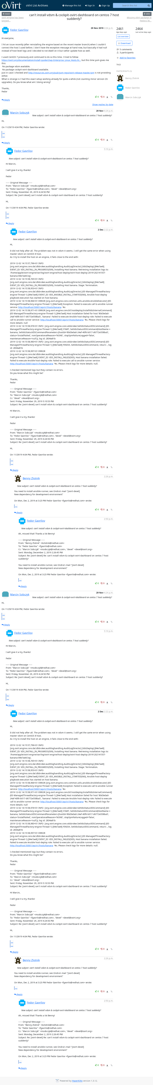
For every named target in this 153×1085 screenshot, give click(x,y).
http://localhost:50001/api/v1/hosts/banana (39, 307)
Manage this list (72, 5)
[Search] (149, 5)
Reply (7, 99)
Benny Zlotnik (31, 478)
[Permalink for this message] (111, 97)
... (4, 132)
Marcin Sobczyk (19, 112)
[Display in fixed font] (107, 97)
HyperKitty (77, 1080)
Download (125, 43)
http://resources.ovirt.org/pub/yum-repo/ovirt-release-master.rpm (61, 72)
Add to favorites (128, 57)
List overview (123, 36)
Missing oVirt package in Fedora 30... (139, 19)
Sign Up (105, 5)
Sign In (91, 5)
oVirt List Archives (37, 5)
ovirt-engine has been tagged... (13, 19)
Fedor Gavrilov (19, 30)
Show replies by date (102, 104)
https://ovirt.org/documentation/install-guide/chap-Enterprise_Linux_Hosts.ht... (41, 60)
